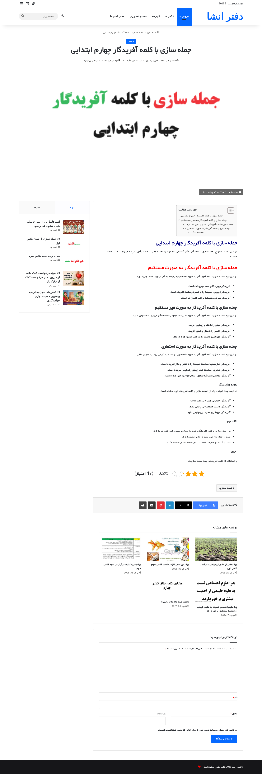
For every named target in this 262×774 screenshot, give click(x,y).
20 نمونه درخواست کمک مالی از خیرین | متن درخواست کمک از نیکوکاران (42, 277)
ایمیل (234, 714)
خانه (154, 33)
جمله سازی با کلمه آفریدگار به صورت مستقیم (204, 220)
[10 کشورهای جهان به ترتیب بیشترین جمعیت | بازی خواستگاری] (73, 297)
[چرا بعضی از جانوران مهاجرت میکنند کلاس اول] (216, 549)
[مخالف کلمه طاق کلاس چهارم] (168, 588)
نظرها (37, 207)
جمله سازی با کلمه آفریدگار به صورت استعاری (208, 228)
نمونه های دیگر (198, 232)
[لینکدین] (170, 505)
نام (235, 697)
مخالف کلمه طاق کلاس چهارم (175, 602)
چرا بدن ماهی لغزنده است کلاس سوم (170, 565)
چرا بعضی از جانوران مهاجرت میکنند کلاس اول (218, 566)
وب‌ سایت (161, 714)
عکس (171, 16)
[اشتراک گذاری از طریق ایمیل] (152, 505)
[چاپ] (143, 505)
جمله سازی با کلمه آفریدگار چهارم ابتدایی (202, 216)
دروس (185, 16)
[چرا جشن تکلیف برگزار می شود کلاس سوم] (120, 549)
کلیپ (157, 16)
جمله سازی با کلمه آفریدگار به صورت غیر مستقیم (210, 224)
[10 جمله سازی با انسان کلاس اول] (73, 244)
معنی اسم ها (117, 16)
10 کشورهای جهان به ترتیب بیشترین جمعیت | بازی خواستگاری (44, 296)
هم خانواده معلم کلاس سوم (44, 255)
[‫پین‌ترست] (161, 505)
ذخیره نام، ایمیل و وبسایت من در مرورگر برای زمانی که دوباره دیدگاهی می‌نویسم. (196, 730)
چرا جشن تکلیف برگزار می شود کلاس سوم (122, 566)
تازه (72, 207)
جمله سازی (225, 488)
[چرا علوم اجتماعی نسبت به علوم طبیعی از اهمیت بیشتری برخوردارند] (216, 591)
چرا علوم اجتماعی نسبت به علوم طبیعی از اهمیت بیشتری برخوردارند (217, 609)
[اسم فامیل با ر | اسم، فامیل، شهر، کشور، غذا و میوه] (73, 227)
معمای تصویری (138, 16)
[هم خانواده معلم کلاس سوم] (73, 261)
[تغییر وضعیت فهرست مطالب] (229, 210)
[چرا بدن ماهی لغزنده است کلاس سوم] (168, 549)
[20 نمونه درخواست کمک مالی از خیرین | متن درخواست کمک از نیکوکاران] (73, 278)
